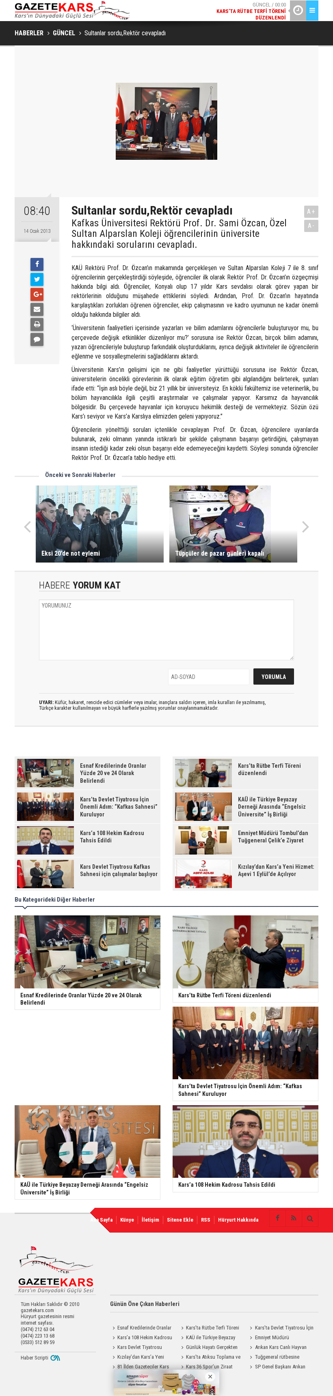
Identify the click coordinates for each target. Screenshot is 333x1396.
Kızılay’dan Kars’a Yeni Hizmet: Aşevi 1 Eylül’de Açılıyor (143, 1358)
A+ (311, 211)
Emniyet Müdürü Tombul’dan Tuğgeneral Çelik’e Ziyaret (280, 1338)
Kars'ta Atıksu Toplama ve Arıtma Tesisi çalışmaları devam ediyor (211, 1358)
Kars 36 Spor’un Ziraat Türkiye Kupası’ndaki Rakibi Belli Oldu (207, 1368)
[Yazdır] (36, 324)
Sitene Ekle (180, 1220)
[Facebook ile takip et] (277, 1218)
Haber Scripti (34, 1358)
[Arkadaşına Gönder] (36, 309)
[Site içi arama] (310, 1218)
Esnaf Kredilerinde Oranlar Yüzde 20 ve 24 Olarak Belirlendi (140, 1329)
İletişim (150, 1220)
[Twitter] (36, 279)
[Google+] (36, 294)
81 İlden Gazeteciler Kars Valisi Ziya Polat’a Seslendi (139, 1368)
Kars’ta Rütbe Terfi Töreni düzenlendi (209, 1329)
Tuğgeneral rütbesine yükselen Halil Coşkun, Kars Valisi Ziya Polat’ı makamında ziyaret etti (278, 1358)
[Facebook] (36, 264)
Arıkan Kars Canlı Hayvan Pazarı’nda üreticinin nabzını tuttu (277, 1348)
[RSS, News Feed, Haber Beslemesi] (293, 1218)
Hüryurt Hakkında (238, 1220)
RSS (205, 1220)
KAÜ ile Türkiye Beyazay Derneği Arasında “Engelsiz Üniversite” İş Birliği (207, 1338)
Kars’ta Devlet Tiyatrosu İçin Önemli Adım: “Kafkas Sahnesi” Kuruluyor (281, 1329)
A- (311, 226)
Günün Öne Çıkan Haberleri (144, 1304)
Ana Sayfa (101, 1220)
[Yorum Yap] (36, 339)
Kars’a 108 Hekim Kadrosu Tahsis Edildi (141, 1338)
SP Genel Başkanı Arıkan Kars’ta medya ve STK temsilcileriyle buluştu (276, 1368)
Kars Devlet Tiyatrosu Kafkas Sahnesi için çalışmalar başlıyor (141, 1348)
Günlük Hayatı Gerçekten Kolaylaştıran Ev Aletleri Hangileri (208, 1348)
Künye (127, 1220)
